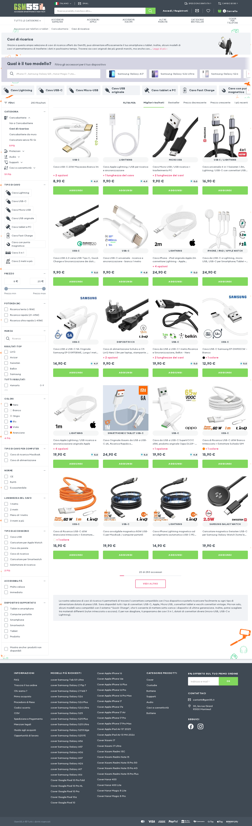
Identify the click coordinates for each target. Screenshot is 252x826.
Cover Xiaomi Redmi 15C (111, 751)
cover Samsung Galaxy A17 (66, 769)
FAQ (16, 679)
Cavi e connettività (157, 707)
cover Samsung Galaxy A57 (66, 746)
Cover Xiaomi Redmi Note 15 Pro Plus (117, 773)
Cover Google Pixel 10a (64, 797)
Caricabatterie (59, 28)
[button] (76, 175)
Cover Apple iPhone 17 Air (111, 712)
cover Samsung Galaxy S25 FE (68, 735)
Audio (149, 702)
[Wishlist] (208, 11)
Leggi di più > (160, 48)
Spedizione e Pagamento (28, 718)
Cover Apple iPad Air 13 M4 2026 (115, 734)
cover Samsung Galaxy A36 (67, 752)
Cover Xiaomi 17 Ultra (109, 745)
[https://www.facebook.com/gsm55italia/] (191, 726)
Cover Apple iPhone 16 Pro (111, 689)
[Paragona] (86, 117)
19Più (7, 174)
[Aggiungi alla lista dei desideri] (93, 117)
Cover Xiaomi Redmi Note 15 (113, 756)
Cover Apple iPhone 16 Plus (112, 684)
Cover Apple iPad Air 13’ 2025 (114, 729)
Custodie (151, 685)
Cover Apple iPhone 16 (109, 673)
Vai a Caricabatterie (21, 123)
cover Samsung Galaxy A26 (67, 763)
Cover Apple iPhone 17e (110, 706)
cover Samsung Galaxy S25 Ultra (70, 724)
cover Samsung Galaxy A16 (66, 774)
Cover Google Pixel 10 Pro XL (67, 785)
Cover (149, 679)
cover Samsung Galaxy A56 (67, 741)
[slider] (6, 288)
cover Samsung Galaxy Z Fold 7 (69, 690)
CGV (17, 713)
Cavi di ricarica (80, 28)
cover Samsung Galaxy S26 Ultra (70, 707)
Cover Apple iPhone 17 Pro (111, 717)
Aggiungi (76, 190)
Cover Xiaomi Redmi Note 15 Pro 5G (117, 762)
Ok (228, 681)
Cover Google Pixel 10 (63, 802)
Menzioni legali (22, 724)
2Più (7, 570)
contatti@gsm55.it (203, 699)
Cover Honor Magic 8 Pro (111, 796)
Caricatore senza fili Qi (22, 139)
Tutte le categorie (26, 20)
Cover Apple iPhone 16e (110, 678)
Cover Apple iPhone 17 (109, 701)
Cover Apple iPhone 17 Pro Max (114, 723)
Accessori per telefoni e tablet (31, 28)
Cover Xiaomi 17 (106, 740)
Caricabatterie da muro (22, 134)
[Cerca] (150, 11)
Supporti (151, 696)
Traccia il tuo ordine (25, 685)
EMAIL (85, 3)
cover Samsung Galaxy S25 (67, 713)
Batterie (151, 690)
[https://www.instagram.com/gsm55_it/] (200, 726)
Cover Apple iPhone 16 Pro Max (114, 695)
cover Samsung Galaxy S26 (67, 696)
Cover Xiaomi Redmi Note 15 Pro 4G (117, 768)
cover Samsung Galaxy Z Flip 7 (68, 685)
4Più (7, 438)
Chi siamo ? (20, 690)
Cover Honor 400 (107, 779)
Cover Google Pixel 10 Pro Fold (68, 780)
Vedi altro (150, 583)
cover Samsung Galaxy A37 (67, 757)
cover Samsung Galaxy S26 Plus (69, 702)
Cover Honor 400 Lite (109, 785)
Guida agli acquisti (25, 730)
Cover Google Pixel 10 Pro (65, 791)
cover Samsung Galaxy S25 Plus (69, 718)
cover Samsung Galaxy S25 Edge (70, 730)
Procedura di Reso (24, 702)
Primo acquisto (22, 696)
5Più (12, 145)
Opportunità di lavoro (26, 735)
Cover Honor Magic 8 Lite (111, 790)
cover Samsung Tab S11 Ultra (67, 679)
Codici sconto (22, 707)
